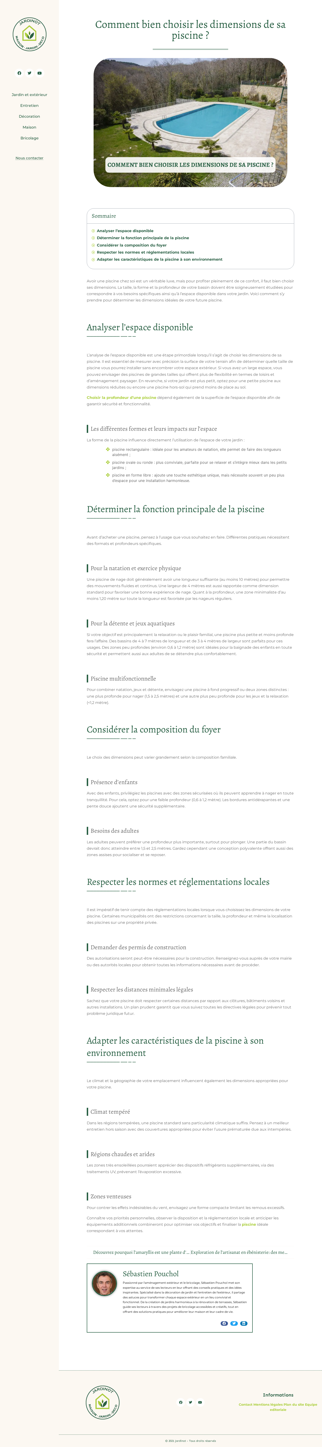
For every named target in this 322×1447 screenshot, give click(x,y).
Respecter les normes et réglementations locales (145, 252)
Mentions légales (268, 1404)
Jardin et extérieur (29, 94)
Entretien (29, 105)
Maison (29, 127)
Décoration (29, 116)
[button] (224, 1323)
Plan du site (294, 1404)
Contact (245, 1404)
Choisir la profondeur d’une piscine (121, 397)
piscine (249, 1224)
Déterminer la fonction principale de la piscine (143, 238)
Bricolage (30, 138)
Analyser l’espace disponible (125, 231)
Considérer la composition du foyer (132, 245)
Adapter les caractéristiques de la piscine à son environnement (160, 259)
